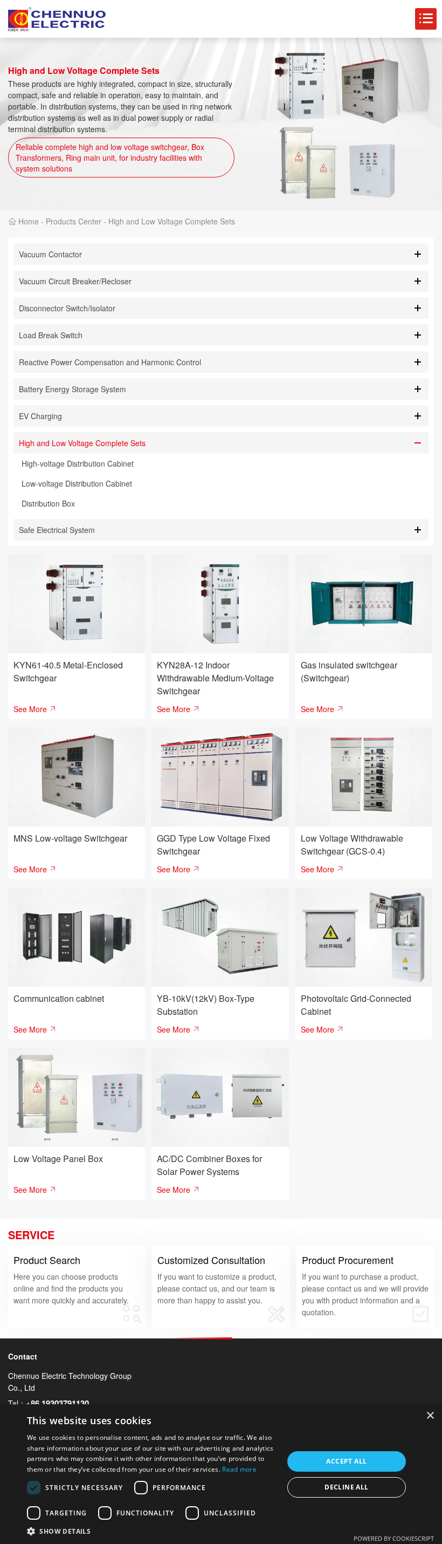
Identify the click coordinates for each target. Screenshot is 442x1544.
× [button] (430, 1416)
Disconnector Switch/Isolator (67, 308)
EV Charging (40, 416)
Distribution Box (48, 503)
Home (28, 221)
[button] (151, 1531)
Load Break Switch (50, 335)
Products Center (73, 221)
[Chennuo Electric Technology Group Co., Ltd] (57, 19)
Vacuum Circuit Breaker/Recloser (75, 281)
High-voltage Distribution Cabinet (78, 463)
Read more (239, 1469)
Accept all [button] (346, 1461)
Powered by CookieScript (394, 1538)
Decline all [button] (346, 1487)
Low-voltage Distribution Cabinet (77, 483)
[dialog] (221, 1474)
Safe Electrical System (57, 529)
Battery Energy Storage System (72, 389)
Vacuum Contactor (50, 254)
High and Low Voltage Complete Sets (171, 221)
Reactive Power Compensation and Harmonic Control (110, 362)
